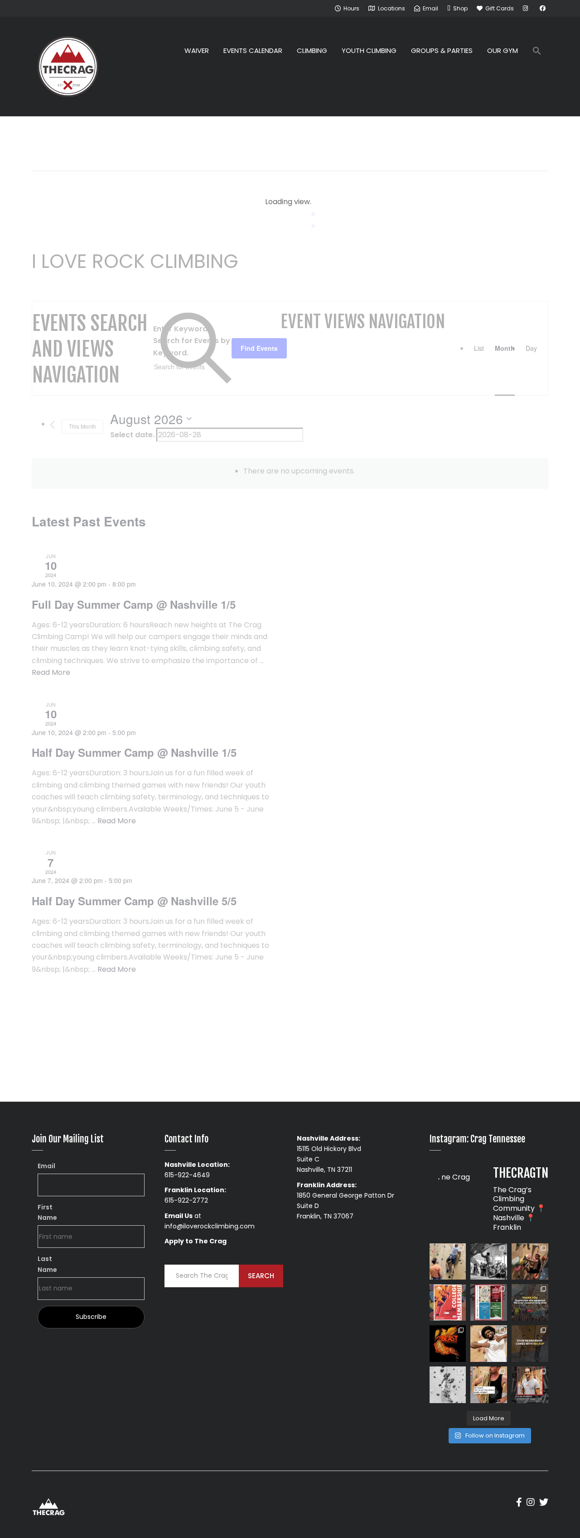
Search (261, 1275)
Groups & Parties (442, 50)
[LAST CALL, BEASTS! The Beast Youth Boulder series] (530, 1261)
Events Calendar (252, 50)
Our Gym (502, 50)
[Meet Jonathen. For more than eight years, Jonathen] (530, 1384)
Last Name (47, 1264)
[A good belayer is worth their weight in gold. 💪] (448, 1261)
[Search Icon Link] (536, 51)
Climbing (312, 50)
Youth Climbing (369, 50)
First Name (47, 1212)
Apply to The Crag (195, 1241)
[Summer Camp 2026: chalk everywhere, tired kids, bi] (530, 1302)
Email (46, 1165)
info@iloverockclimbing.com (209, 1226)
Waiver (196, 50)
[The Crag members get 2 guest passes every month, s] (530, 1343)
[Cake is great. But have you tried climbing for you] (448, 1384)
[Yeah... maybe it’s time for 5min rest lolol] (488, 1384)
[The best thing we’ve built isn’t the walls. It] (488, 1343)
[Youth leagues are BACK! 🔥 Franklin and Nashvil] (488, 1302)
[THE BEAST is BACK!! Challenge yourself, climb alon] (448, 1343)
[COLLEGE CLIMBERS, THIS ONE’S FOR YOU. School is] (448, 1302)
